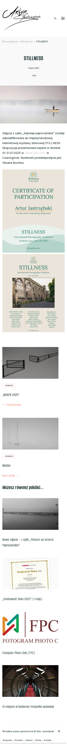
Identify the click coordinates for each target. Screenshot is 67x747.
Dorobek (18, 740)
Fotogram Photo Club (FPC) (18, 652)
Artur (34, 75)
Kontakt (47, 740)
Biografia (7, 740)
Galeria (28, 740)
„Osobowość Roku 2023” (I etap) (22, 599)
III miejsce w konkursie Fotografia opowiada (28, 706)
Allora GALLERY (35, 153)
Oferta (38, 740)
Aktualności (9, 385)
